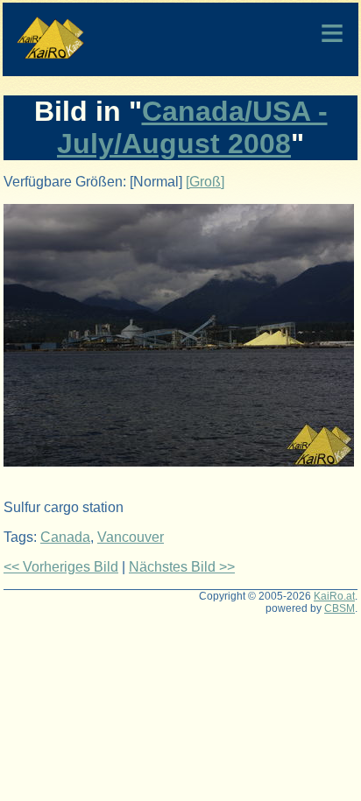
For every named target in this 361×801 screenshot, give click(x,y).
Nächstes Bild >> (182, 566)
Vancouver (130, 537)
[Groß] (205, 181)
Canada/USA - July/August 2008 (192, 127)
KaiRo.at (334, 596)
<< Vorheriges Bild (61, 566)
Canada (65, 537)
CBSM (339, 608)
